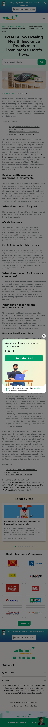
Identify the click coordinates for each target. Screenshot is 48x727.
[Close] (44, 336)
